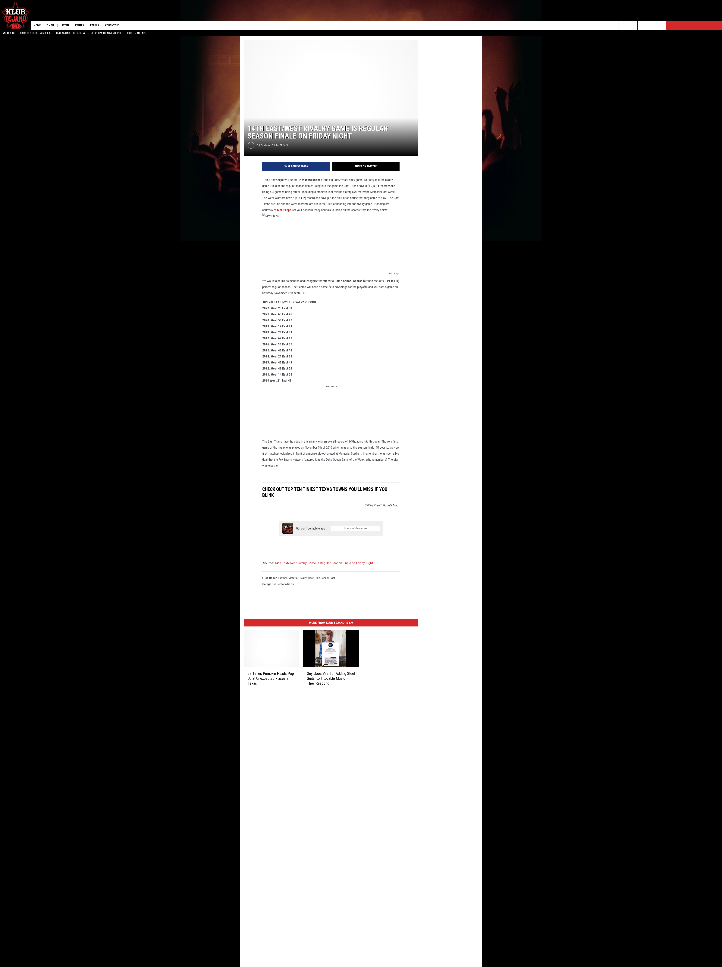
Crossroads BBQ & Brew (70, 33)
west (311, 577)
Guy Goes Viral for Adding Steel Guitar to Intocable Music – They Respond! (331, 678)
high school (322, 577)
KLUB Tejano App (136, 33)
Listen (65, 25)
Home (37, 25)
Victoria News (286, 584)
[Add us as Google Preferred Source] (632, 25)
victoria (293, 577)
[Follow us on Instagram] (651, 25)
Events (79, 25)
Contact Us (112, 25)
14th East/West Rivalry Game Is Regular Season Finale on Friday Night (324, 563)
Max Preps (284, 210)
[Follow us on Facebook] (642, 25)
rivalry (302, 577)
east (332, 577)
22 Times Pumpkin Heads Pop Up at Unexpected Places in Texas (271, 678)
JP (257, 145)
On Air (51, 25)
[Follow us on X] (661, 25)
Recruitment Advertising (106, 33)
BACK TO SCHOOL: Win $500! (35, 33)
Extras (94, 25)
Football (282, 577)
